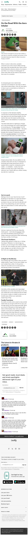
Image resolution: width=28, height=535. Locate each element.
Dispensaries (8, 4)
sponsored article (18, 322)
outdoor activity (13, 250)
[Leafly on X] (12, 449)
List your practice (6, 501)
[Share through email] (12, 35)
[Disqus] (14, 414)
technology (4, 324)
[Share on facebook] (2, 35)
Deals (20, 4)
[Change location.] (23, 2)
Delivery (15, 4)
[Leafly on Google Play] (19, 482)
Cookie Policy (15, 531)
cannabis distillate (11, 134)
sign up (21, 387)
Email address (5, 385)
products (11, 322)
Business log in (5, 504)
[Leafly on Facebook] (9, 448)
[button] (15, 35)
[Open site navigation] (2, 2)
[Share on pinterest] (10, 35)
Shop (2, 4)
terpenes (18, 232)
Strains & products (12, 8)
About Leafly (4, 507)
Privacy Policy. (16, 469)
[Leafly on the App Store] (8, 482)
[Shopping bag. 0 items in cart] (26, 2)
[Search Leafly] (20, 2)
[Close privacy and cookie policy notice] (26, 529)
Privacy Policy (17, 391)
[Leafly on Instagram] (15, 449)
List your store (5, 492)
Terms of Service (9, 391)
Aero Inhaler (9, 30)
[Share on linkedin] (7, 35)
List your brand (5, 498)
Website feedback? (14, 436)
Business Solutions (6, 489)
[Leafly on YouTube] (19, 449)
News (6, 8)
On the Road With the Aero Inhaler (8, 10)
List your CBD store (6, 495)
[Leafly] (6, 2)
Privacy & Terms (5, 511)
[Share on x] (5, 35)
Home (2, 8)
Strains (24, 4)
